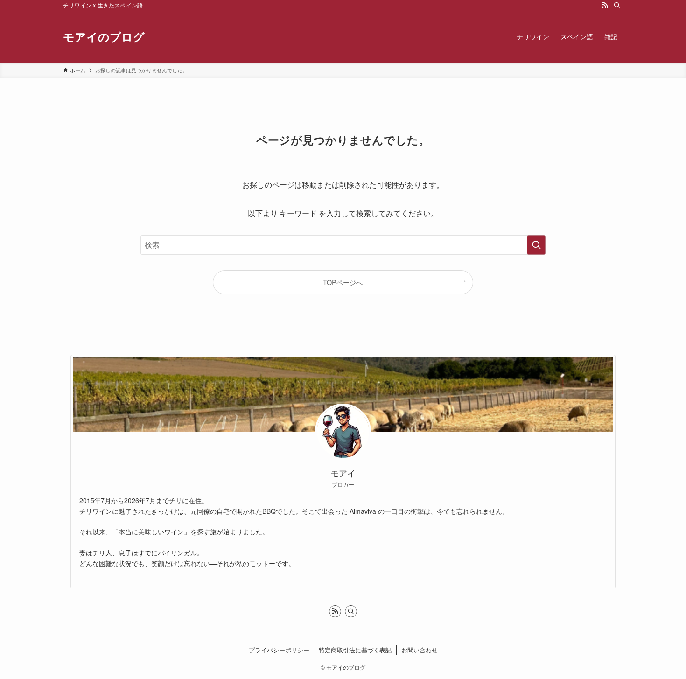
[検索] (617, 5)
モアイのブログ (104, 36)
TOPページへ (343, 282)
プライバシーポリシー (279, 649)
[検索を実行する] (536, 245)
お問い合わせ (419, 649)
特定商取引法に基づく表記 (355, 649)
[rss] (605, 5)
